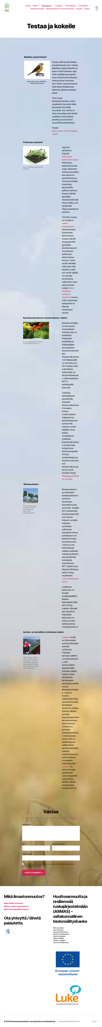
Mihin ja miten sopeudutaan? (16, 906)
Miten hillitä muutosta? (14, 903)
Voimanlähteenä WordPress (69, 1021)
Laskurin (66, 637)
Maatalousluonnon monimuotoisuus (60, 9)
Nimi (24, 844)
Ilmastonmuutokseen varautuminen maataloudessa (33, 1021)
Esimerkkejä (70, 6)
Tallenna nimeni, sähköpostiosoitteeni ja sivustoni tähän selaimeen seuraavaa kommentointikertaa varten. (49, 865)
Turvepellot (83, 6)
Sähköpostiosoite (59, 844)
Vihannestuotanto (37, 9)
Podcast (79, 9)
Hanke (35, 6)
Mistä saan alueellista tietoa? (16, 909)
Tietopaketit (46, 6)
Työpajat (58, 6)
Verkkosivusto (27, 854)
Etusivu (28, 6)
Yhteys (87, 9)
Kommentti (26, 824)
